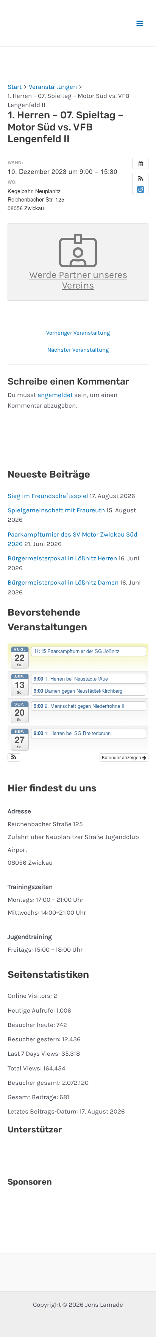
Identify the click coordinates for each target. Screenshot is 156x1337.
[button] (140, 178)
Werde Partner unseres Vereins (78, 280)
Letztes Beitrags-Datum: (44, 1111)
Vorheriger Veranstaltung (78, 333)
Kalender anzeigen (122, 757)
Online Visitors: (30, 995)
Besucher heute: (32, 1024)
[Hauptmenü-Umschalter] (140, 23)
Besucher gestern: (35, 1039)
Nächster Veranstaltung (78, 350)
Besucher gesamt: (35, 1082)
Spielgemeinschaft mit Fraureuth (56, 510)
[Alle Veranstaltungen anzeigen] (140, 163)
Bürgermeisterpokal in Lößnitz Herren (62, 558)
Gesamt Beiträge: (33, 1097)
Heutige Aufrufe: (32, 1010)
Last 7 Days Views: (34, 1053)
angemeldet (55, 395)
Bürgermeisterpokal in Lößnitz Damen (63, 582)
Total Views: (25, 1068)
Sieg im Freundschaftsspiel (48, 495)
